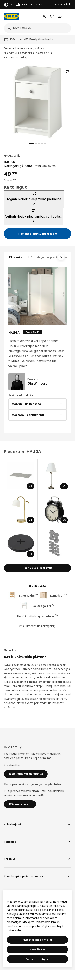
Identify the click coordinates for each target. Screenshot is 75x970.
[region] (37, 101)
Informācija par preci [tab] (42, 257)
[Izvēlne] (67, 16)
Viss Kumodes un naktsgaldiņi (37, 626)
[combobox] (36, 28)
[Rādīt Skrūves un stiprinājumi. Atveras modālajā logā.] (54, 543)
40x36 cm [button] (49, 166)
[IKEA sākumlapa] (11, 16)
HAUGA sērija (12, 155)
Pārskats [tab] (15, 257)
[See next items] (61, 257)
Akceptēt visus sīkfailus (37, 939)
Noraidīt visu (38, 949)
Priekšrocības (12, 765)
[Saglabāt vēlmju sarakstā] (67, 72)
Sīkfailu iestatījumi (37, 959)
